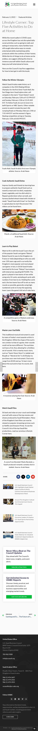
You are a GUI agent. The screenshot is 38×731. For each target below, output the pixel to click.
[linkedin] (15, 699)
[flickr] (26, 699)
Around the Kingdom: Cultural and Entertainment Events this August (24, 502)
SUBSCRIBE (10, 717)
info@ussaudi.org (9, 658)
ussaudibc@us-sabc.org (11, 686)
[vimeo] (22, 699)
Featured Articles (25, 17)
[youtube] (18, 699)
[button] (18, 477)
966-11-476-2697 (9, 677)
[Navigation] (34, 4)
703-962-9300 (8, 654)
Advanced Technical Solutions (19, 729)
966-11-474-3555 (9, 682)
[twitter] (11, 699)
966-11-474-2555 (9, 680)
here (19, 206)
